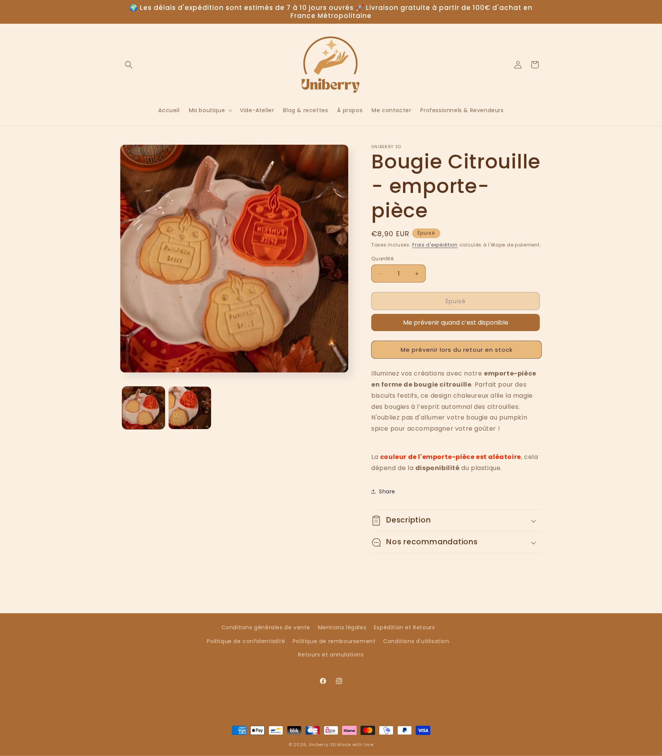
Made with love (355, 744)
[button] (128, 64)
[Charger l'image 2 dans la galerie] (190, 408)
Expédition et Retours (404, 627)
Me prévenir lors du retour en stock (457, 350)
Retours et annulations (331, 654)
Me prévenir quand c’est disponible (455, 322)
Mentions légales (342, 627)
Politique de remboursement (334, 641)
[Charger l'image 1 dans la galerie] (143, 408)
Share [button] (387, 491)
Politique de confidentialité (246, 641)
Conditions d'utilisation (416, 641)
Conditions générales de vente (265, 627)
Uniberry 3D (322, 744)
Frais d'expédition (435, 245)
